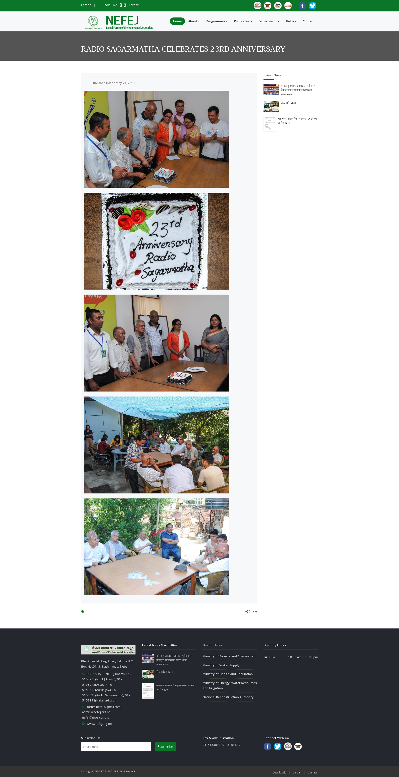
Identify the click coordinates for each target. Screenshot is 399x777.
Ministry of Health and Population (228, 674)
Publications (243, 21)
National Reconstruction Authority (228, 697)
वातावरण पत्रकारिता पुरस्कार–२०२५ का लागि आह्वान (297, 120)
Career (86, 5)
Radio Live (111, 5)
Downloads (279, 772)
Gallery (291, 21)
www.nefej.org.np (99, 723)
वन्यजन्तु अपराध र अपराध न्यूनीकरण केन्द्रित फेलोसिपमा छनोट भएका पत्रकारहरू (298, 90)
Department (268, 21)
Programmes (215, 21)
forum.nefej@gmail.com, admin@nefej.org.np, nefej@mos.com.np (101, 712)
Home (177, 21)
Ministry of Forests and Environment (230, 656)
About (192, 21)
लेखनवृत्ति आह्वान (289, 102)
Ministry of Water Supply (221, 665)
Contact (309, 21)
